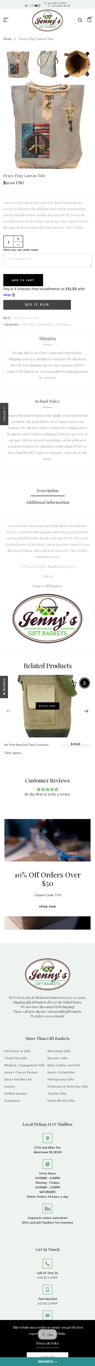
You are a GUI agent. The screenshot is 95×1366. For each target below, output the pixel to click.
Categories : (11, 324)
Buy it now (37, 305)
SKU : (7, 318)
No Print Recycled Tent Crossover (26, 745)
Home (7, 39)
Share (4, 416)
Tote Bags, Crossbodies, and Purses (46, 324)
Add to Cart (23, 280)
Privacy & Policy (47, 1343)
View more (12, 752)
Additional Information (47, 502)
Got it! (47, 1357)
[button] (47, 1361)
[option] (18, 64)
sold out (47, 706)
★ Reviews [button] (4, 687)
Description (48, 490)
